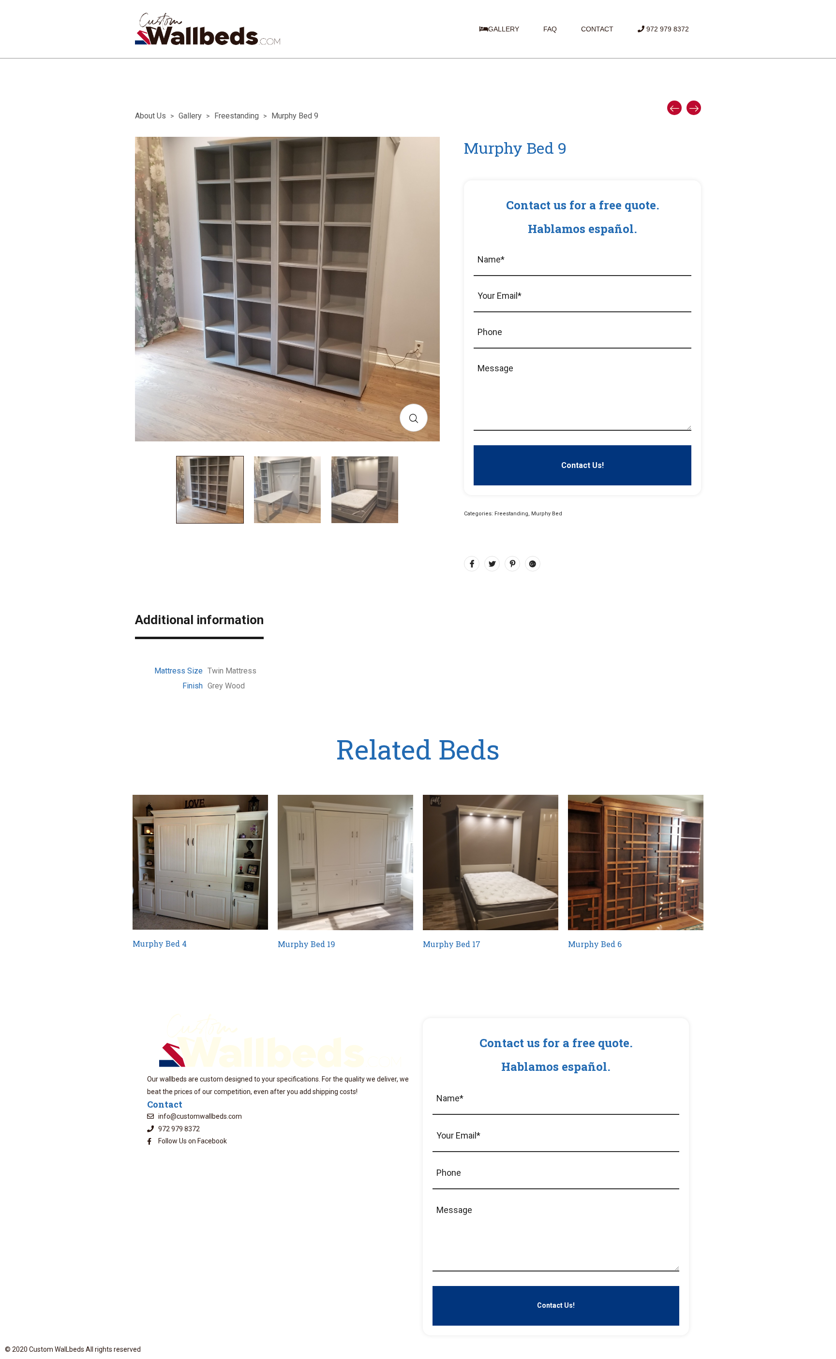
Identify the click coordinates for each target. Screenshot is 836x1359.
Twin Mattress (232, 670)
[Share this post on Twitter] (492, 563)
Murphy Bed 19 (306, 944)
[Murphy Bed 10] (694, 108)
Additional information (199, 621)
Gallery (190, 115)
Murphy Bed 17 (451, 944)
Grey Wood (226, 685)
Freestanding (236, 115)
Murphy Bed (546, 514)
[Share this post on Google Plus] (532, 563)
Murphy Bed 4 (160, 943)
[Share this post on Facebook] (471, 563)
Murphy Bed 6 (595, 944)
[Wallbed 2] (674, 108)
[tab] (199, 627)
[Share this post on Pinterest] (512, 563)
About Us (150, 115)
